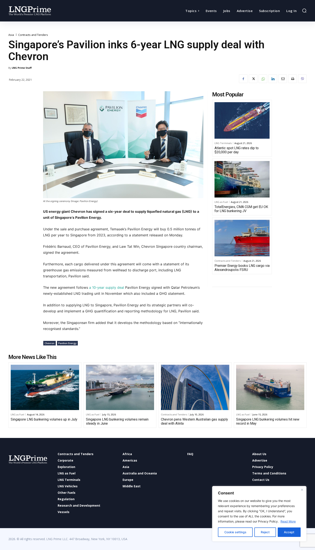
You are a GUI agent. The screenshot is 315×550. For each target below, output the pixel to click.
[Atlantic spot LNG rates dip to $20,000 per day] (242, 120)
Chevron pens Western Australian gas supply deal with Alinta (194, 421)
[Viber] (302, 78)
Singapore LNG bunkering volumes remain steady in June (117, 421)
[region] (259, 513)
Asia (11, 34)
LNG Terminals (223, 143)
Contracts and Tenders (33, 34)
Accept (289, 532)
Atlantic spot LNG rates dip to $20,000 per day (236, 150)
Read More (288, 521)
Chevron (49, 343)
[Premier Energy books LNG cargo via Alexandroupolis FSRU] (242, 238)
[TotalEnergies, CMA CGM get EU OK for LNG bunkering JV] (242, 179)
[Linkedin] (272, 78)
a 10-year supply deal (106, 287)
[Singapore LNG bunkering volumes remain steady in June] (120, 387)
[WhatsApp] (263, 78)
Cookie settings (235, 532)
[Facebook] (243, 78)
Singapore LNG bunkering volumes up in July (44, 419)
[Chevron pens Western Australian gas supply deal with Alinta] (195, 387)
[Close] (301, 489)
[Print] (292, 78)
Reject (265, 532)
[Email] (282, 78)
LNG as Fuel (221, 202)
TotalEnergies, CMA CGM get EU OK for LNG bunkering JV (241, 209)
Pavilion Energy (67, 343)
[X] (253, 78)
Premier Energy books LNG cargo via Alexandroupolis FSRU (242, 268)
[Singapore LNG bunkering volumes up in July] (45, 387)
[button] (304, 10)
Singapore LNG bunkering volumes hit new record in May (267, 421)
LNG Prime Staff (22, 67)
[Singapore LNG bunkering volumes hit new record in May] (270, 387)
